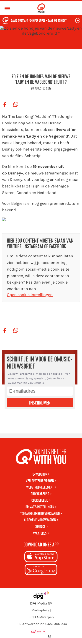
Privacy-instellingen (40, 507)
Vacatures (40, 533)
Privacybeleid (40, 494)
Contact (40, 526)
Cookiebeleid (39, 500)
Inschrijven (40, 403)
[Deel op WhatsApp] (15, 104)
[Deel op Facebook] (5, 104)
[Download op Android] (41, 570)
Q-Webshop (40, 474)
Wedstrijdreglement (40, 487)
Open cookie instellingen (30, 294)
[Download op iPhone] (41, 557)
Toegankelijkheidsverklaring (40, 513)
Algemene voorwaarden (40, 520)
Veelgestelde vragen (40, 481)
